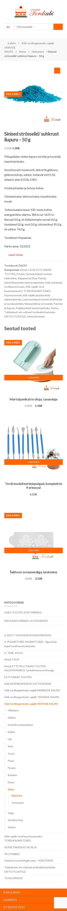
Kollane (12, 717)
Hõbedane (13, 710)
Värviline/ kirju (15, 820)
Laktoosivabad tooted (35, 299)
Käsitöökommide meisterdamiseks (24, 282)
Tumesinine (17, 802)
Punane (12, 768)
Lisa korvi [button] (33, 377)
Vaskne (12, 827)
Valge (11, 813)
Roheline (12, 775)
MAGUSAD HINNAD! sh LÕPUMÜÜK (26, 620)
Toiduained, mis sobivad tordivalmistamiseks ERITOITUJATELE (29, 869)
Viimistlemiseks (36, 316)
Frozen (20, 274)
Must (10, 746)
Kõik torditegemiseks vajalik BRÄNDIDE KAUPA (32, 690)
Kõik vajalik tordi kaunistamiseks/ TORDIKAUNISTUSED (23, 838)
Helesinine (38, 51)
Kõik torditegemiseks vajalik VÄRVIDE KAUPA (31, 703)
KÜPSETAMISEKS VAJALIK (20, 847)
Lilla (10, 739)
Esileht (12, 43)
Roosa (11, 782)
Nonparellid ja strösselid (38, 303)
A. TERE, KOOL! (13, 652)
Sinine (22, 51)
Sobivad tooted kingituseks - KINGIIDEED (28, 860)
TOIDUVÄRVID (13, 878)
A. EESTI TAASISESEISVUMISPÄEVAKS (27, 635)
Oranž (11, 753)
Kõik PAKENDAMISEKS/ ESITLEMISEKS (27, 683)
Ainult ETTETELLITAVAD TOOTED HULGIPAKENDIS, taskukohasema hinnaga (29, 668)
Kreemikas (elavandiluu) (20, 725)
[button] (57, 71)
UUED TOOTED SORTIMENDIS (23, 612)
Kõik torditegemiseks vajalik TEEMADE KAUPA (31, 697)
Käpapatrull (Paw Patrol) (32, 278)
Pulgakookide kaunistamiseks (33, 308)
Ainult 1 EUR (27, 269)
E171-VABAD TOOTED (18, 677)
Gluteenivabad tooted (38, 274)
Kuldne (11, 732)
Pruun (11, 760)
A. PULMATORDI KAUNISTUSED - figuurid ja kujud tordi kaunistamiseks (30, 644)
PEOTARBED (12, 854)
